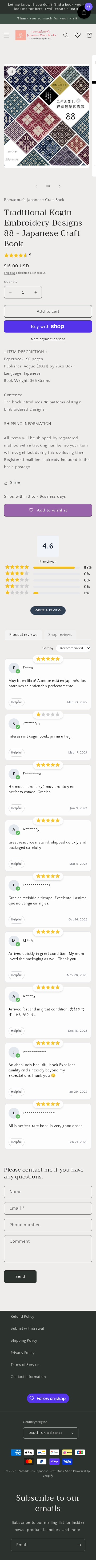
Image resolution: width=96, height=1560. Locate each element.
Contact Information (28, 1377)
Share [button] (15, 483)
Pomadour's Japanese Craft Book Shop (45, 1471)
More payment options (48, 339)
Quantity (11, 282)
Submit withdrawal (27, 1328)
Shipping (9, 273)
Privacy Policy (22, 1353)
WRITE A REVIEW (48, 610)
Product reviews (23, 635)
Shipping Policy (24, 1340)
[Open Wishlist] (77, 35)
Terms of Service (25, 1365)
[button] (7, 35)
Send (20, 1276)
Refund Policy (22, 1317)
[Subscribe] (79, 1545)
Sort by (48, 648)
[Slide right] (60, 186)
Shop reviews (60, 635)
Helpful (16, 702)
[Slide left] (36, 186)
